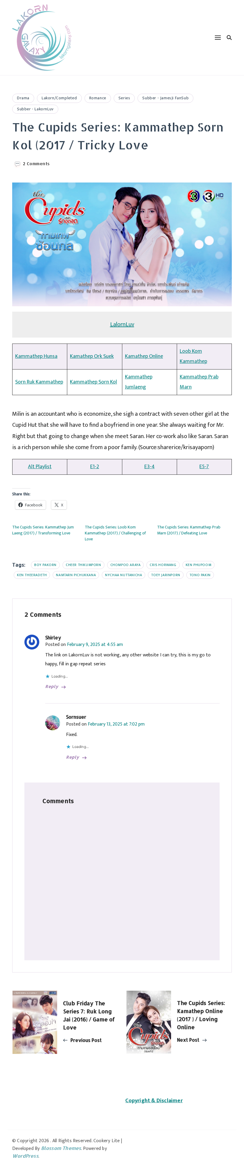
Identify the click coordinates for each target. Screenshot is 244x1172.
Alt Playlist (39, 466)
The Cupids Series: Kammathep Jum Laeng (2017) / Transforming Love (43, 530)
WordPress (25, 1156)
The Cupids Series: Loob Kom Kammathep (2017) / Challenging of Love (115, 533)
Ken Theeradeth (32, 575)
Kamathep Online (144, 356)
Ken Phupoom (199, 565)
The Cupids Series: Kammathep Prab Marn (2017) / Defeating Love (188, 530)
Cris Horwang (163, 565)
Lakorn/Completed (59, 98)
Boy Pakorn (45, 565)
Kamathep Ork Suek (92, 356)
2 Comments (36, 164)
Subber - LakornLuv (35, 109)
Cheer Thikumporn (83, 565)
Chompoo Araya (125, 565)
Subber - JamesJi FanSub (165, 98)
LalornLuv (122, 324)
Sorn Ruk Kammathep (39, 382)
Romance (97, 98)
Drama (23, 98)
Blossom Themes (61, 1148)
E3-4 (149, 466)
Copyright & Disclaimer (153, 1100)
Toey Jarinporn (165, 575)
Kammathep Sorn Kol (93, 382)
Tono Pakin (200, 575)
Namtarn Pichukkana (76, 575)
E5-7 (204, 466)
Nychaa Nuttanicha (123, 575)
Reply (51, 686)
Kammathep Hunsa (36, 356)
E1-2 (94, 466)
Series (124, 98)
